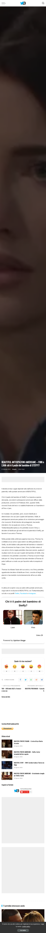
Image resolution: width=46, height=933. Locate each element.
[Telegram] (42, 680)
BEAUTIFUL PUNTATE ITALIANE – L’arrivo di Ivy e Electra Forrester (28, 742)
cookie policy (26, 926)
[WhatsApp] (31, 680)
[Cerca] (43, 3)
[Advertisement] (24, 479)
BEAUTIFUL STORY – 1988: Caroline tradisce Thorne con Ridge (29, 764)
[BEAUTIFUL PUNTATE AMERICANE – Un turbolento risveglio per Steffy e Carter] (7, 776)
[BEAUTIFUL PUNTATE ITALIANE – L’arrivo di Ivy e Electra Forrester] (7, 744)
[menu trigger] (4, 3)
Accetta (23, 930)
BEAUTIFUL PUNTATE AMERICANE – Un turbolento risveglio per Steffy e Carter (29, 774)
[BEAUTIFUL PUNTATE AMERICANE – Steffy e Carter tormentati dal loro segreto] (7, 754)
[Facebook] (20, 680)
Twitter (17, 593)
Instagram (32, 593)
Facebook (23, 593)
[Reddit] (36, 680)
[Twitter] (26, 680)
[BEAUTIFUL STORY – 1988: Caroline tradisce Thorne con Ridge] (7, 765)
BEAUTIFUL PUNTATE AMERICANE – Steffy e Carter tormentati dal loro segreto (27, 753)
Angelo (14, 469)
